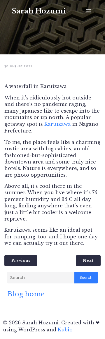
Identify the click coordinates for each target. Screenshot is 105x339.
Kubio (65, 330)
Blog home (26, 294)
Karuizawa (57, 124)
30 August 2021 (18, 66)
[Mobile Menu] (88, 11)
